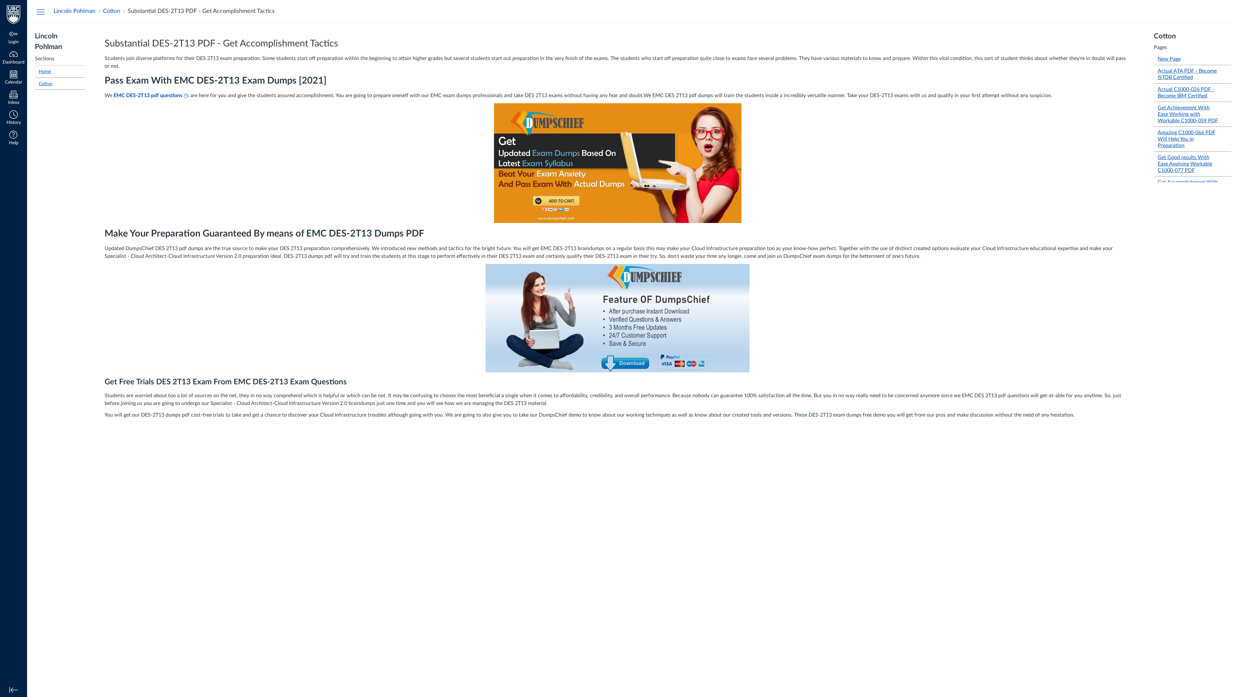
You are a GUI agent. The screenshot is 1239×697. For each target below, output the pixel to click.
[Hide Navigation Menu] (40, 11)
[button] (13, 118)
